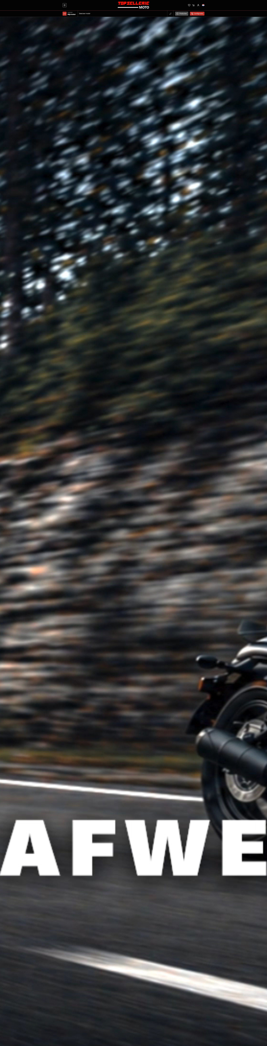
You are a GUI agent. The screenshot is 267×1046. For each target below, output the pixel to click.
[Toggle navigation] (65, 5)
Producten (183, 13)
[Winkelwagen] (193, 5)
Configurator (198, 13)
